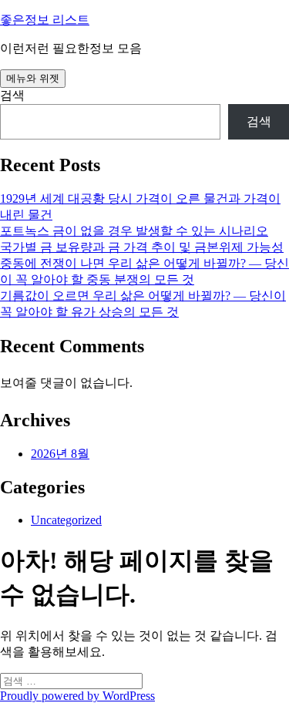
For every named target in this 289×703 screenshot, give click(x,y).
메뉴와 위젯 (32, 78)
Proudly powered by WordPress (77, 695)
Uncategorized (66, 519)
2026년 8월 (60, 453)
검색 (12, 95)
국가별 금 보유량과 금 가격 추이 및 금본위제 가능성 (142, 247)
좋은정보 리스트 (44, 19)
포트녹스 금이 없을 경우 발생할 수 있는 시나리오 (134, 230)
